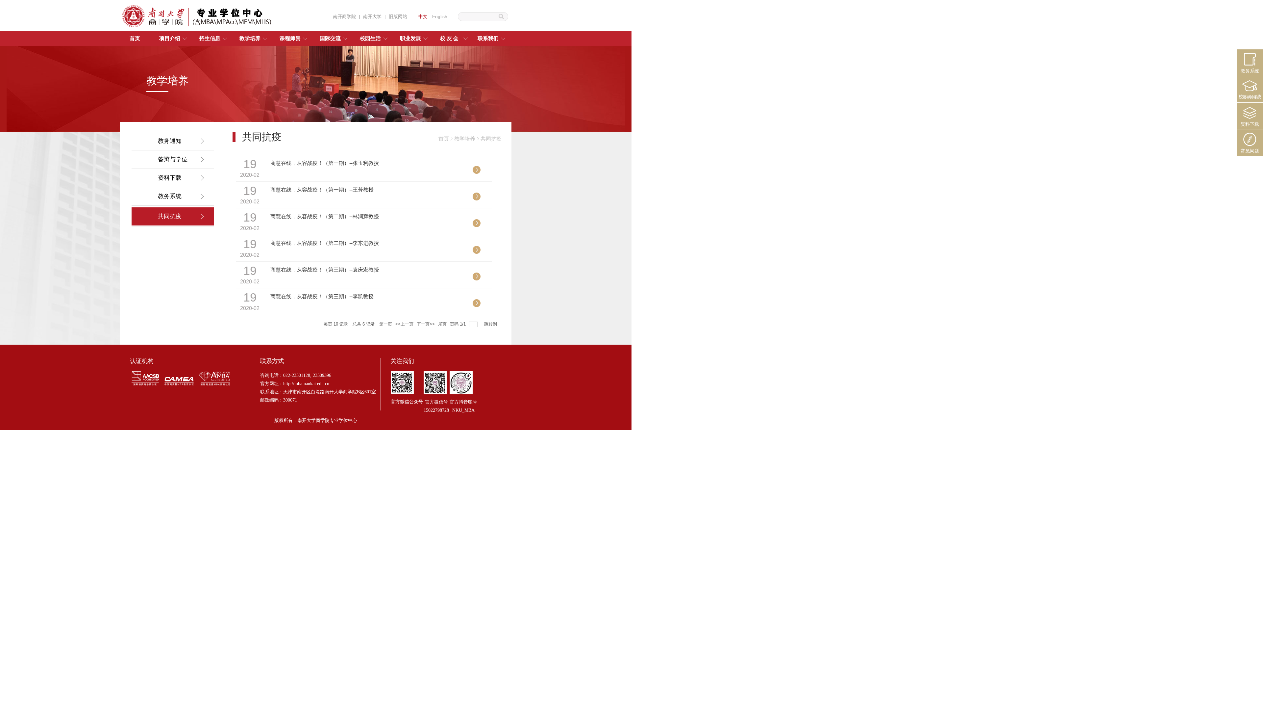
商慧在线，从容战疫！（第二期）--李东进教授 (324, 243)
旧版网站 (398, 16)
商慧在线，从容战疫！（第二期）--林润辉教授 (324, 216)
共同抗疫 (491, 139)
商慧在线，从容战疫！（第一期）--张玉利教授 (324, 163)
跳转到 (491, 324)
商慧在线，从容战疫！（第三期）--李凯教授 (322, 296)
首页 (443, 139)
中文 (423, 16)
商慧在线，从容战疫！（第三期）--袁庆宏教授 (324, 270)
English (439, 16)
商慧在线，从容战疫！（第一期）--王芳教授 (322, 190)
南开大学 (372, 16)
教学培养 (464, 139)
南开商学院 (344, 16)
